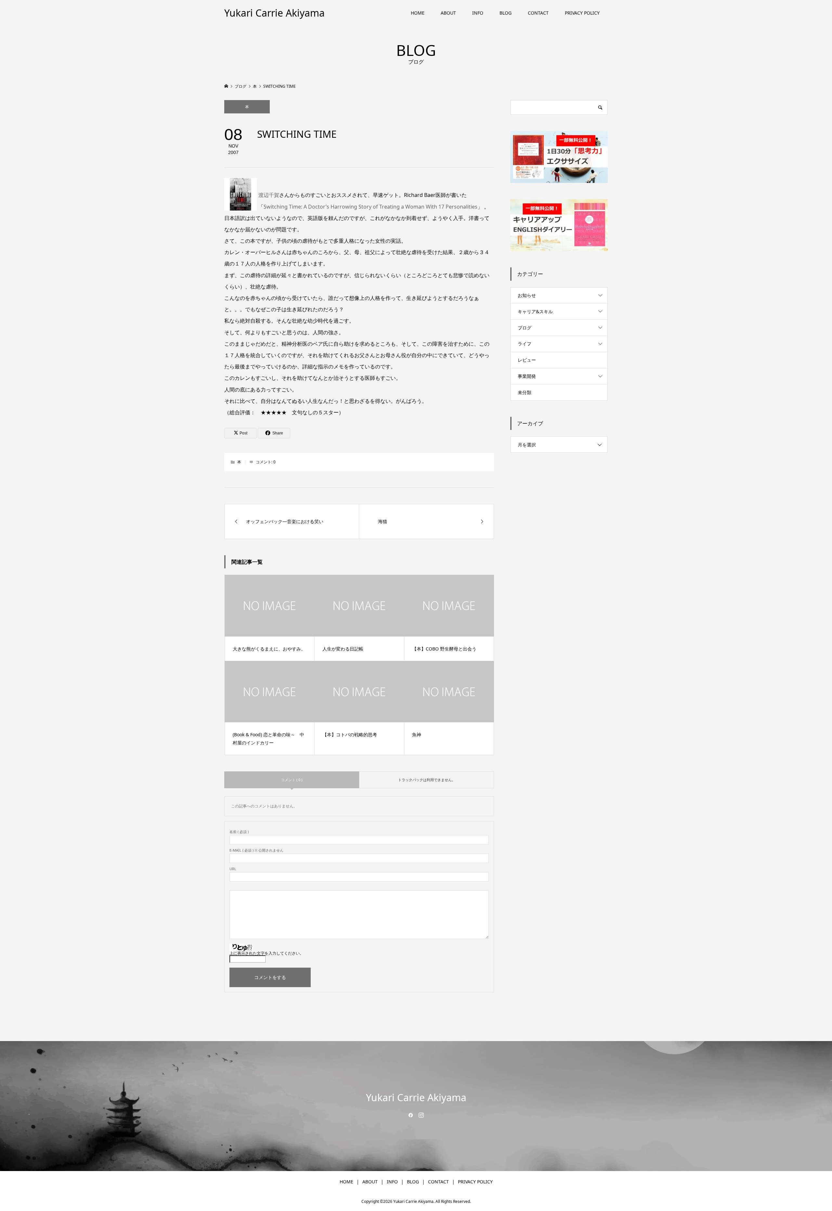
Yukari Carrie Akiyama (274, 12)
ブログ (524, 328)
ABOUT (448, 13)
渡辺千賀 (268, 195)
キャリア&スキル (535, 311)
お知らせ (527, 295)
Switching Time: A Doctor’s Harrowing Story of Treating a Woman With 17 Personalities (370, 206)
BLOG (506, 13)
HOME (417, 13)
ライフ (524, 344)
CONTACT (538, 13)
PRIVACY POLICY (582, 13)
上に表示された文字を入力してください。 (266, 953)
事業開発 (527, 376)
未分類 (524, 392)
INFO (477, 13)
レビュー (527, 360)
